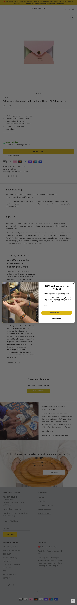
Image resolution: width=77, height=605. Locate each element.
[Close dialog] (73, 284)
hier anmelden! (56, 313)
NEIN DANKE (56, 318)
